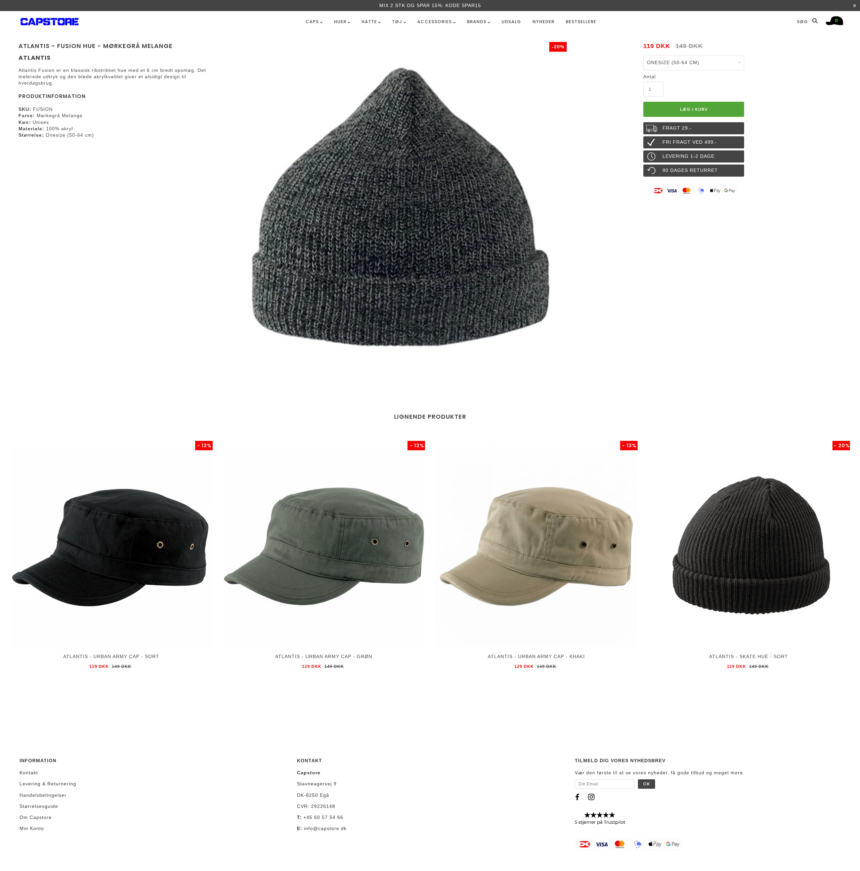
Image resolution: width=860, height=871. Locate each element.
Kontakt (28, 772)
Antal (649, 76)
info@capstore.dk (325, 828)
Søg (803, 21)
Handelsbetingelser (43, 795)
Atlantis (34, 57)
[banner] (49, 20)
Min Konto (31, 828)
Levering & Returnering (47, 783)
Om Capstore (35, 817)
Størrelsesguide (38, 806)
